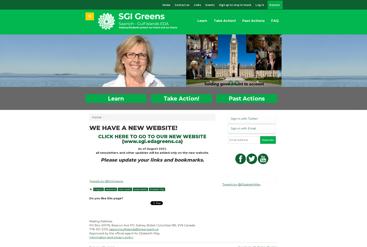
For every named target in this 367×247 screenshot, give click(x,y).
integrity (98, 189)
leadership (111, 189)
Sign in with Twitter (244, 118)
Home (166, 5)
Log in (260, 5)
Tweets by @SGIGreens (106, 181)
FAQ (275, 21)
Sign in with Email (243, 128)
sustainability (140, 189)
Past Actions (253, 21)
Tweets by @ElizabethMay (241, 184)
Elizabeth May (157, 189)
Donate (275, 5)
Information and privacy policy (111, 237)
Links (197, 5)
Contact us (182, 5)
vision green (125, 189)
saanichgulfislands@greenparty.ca (133, 229)
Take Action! (225, 21)
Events (210, 5)
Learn (202, 21)
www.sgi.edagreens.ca (152, 141)
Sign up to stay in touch (235, 5)
